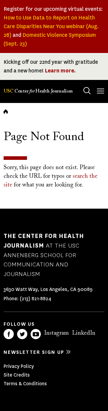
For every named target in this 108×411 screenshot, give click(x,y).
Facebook (9, 334)
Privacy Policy (19, 366)
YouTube (36, 334)
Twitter (22, 334)
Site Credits (17, 375)
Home (6, 111)
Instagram (56, 333)
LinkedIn (83, 333)
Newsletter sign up (34, 352)
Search (87, 91)
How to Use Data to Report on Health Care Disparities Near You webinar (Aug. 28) (51, 26)
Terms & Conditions (25, 383)
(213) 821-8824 (35, 298)
